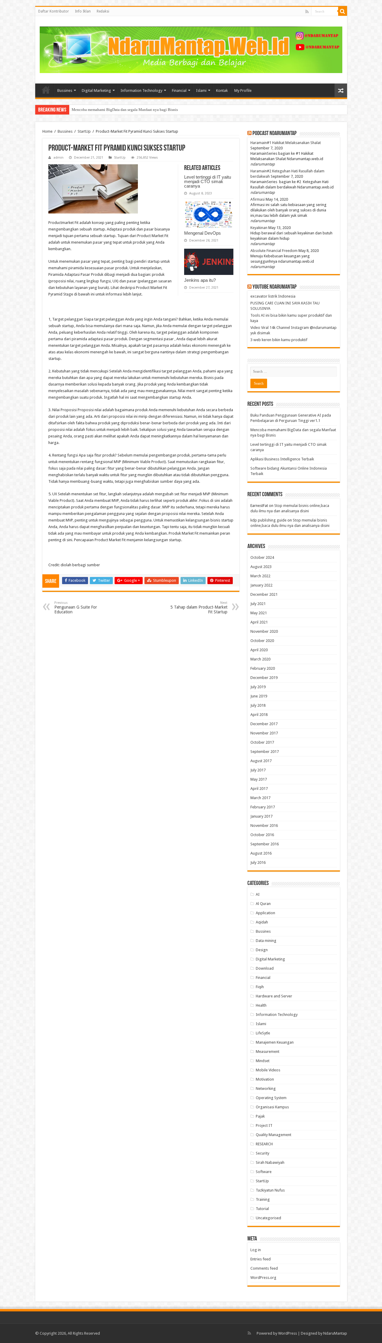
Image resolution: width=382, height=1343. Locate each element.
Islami (201, 90)
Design (262, 950)
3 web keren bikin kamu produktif (278, 340)
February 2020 (262, 668)
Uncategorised (268, 1218)
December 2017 (264, 724)
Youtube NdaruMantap (274, 287)
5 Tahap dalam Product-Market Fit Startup (198, 607)
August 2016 (261, 853)
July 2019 (258, 687)
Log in (255, 1250)
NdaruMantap (335, 1333)
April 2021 (259, 622)
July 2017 (258, 770)
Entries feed (260, 1259)
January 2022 (261, 585)
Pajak (260, 1116)
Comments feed (264, 1268)
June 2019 (258, 696)
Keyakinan (258, 227)
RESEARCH (264, 1144)
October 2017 (262, 742)
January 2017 (261, 816)
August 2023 (261, 566)
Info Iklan (83, 11)
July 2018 (258, 705)
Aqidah (262, 922)
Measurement (267, 1051)
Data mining (266, 940)
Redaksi (103, 11)
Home (46, 89)
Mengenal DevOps (202, 233)
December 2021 (264, 594)
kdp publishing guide (268, 520)
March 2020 (260, 659)
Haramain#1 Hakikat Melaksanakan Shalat (285, 142)
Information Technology (141, 90)
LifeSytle (263, 1033)
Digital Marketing (96, 90)
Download (265, 968)
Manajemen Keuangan (275, 1042)
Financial (179, 90)
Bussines (64, 90)
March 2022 (260, 576)
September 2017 (264, 751)
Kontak (222, 90)
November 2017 (264, 733)
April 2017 (259, 788)
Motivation (265, 1079)
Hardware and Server (274, 996)
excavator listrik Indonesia (272, 296)
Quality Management (273, 1134)
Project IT (264, 1125)
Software (264, 1171)
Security (262, 1153)
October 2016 (262, 835)
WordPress (287, 1333)
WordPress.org (263, 1277)
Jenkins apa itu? (200, 280)
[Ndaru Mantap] (191, 49)
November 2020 (264, 631)
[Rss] (307, 11)
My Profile (243, 90)
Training (263, 1199)
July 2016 (258, 862)
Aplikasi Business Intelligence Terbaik (282, 459)
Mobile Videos (268, 1070)
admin (58, 158)
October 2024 (262, 557)
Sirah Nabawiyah (270, 1162)
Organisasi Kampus (272, 1107)
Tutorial (262, 1208)
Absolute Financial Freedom (274, 250)
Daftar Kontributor (53, 11)
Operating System (271, 1098)
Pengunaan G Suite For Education (75, 607)
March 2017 (260, 798)
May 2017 (258, 779)
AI (258, 894)
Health (261, 1005)
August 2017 (261, 761)
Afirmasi (257, 199)
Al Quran (263, 903)
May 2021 (258, 613)
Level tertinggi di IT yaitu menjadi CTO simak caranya (116, 109)
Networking (266, 1088)
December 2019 (264, 677)
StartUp (84, 131)
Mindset (262, 1061)
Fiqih (260, 987)
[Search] (342, 11)
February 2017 (262, 807)
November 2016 (264, 825)
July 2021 (258, 603)
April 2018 (259, 714)
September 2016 (264, 844)
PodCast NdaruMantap (274, 134)
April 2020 (259, 650)
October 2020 (262, 640)
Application (265, 913)
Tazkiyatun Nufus (270, 1190)
